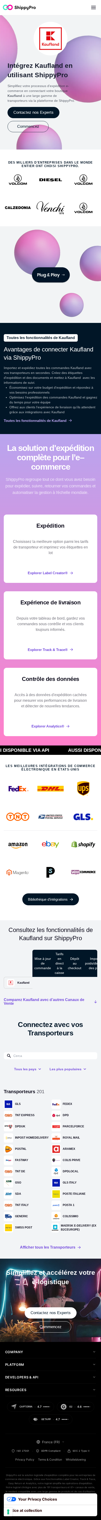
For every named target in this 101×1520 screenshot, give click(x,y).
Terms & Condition (50, 1459)
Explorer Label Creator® (48, 573)
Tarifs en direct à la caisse (59, 963)
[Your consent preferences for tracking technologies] (8, 1511)
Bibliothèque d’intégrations (48, 899)
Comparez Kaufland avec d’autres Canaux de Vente (44, 1001)
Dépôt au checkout (74, 963)
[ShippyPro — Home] (19, 7)
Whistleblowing (76, 1459)
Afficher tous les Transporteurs (47, 1247)
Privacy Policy (24, 1459)
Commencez (28, 126)
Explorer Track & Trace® (48, 650)
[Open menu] (93, 7)
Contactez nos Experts (33, 112)
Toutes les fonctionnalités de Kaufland (35, 421)
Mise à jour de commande (42, 963)
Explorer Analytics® (47, 726)
